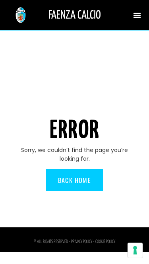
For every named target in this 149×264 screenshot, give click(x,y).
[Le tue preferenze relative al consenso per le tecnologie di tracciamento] (135, 250)
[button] (137, 15)
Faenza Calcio (74, 15)
